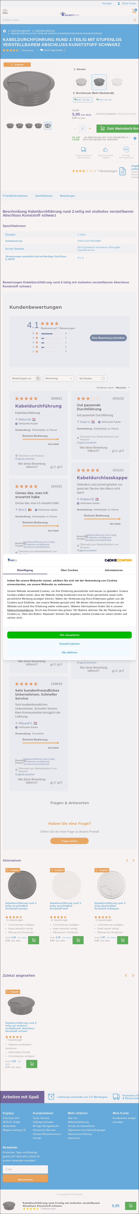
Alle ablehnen (69, 652)
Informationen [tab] (114, 570)
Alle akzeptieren (69, 635)
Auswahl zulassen (69, 643)
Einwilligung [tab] (25, 570)
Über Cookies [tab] (69, 570)
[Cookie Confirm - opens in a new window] (118, 560)
